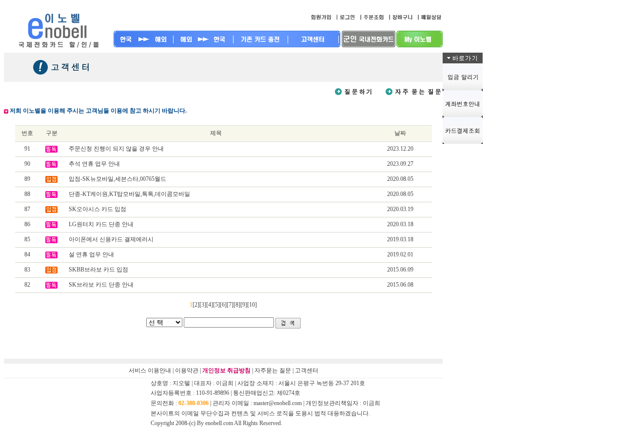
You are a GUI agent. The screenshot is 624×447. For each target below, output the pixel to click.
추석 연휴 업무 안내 (94, 163)
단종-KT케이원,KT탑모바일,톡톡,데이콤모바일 (129, 194)
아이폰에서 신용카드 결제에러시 (111, 239)
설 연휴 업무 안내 (91, 254)
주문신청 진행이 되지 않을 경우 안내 (116, 148)
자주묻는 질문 (272, 370)
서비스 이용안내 (150, 370)
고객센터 (306, 370)
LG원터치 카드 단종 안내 (101, 224)
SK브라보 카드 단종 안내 (101, 284)
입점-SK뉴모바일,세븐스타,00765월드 (117, 178)
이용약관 (186, 370)
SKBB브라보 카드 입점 (98, 269)
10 (252, 304)
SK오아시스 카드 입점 (97, 209)
